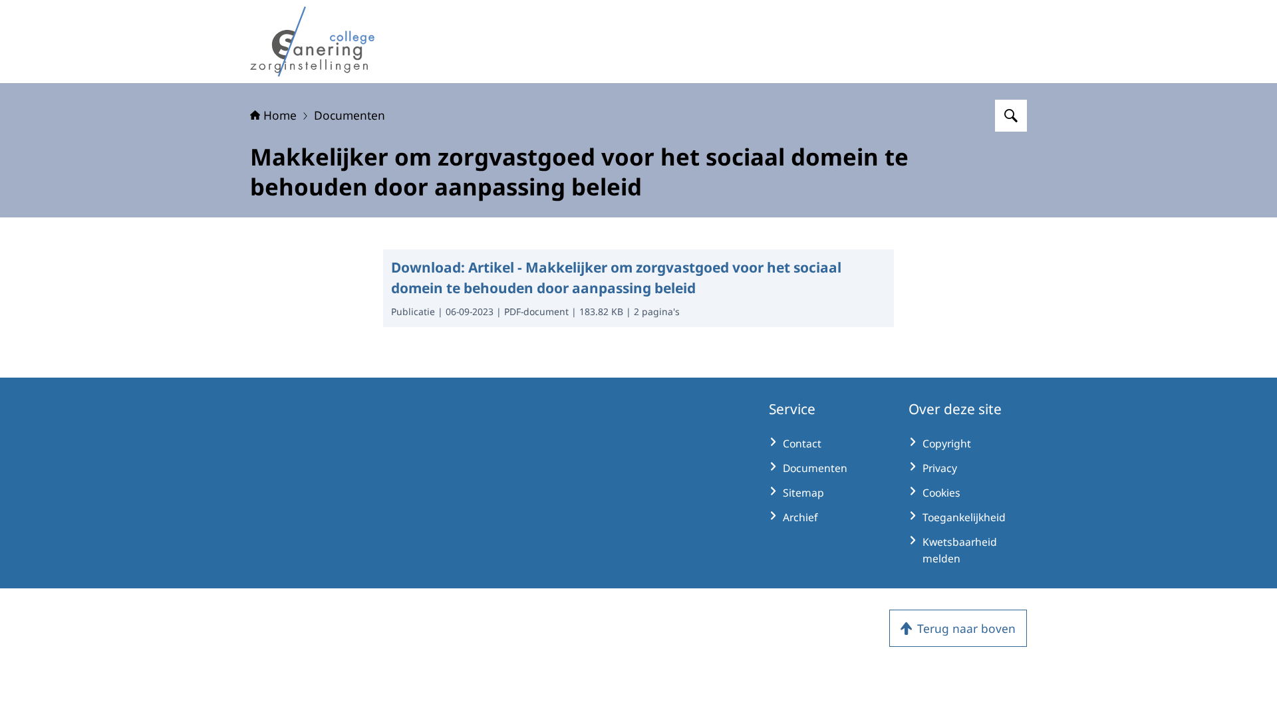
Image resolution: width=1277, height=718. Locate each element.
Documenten (349, 115)
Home (280, 115)
